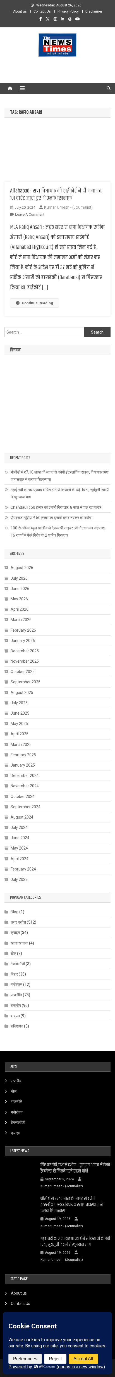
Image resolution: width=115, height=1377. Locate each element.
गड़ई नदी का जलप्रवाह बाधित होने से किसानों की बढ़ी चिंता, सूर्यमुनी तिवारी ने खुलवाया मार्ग (60, 493)
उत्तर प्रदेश (18, 922)
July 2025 (19, 703)
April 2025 (19, 734)
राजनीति (16, 995)
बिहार (14, 974)
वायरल (15, 1016)
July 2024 (19, 827)
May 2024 (19, 848)
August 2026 (22, 567)
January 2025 (23, 765)
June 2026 (20, 588)
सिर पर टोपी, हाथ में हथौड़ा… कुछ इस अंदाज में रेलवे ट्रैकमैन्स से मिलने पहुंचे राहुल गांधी (75, 1168)
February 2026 (23, 630)
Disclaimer (93, 11)
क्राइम (15, 932)
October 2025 (23, 671)
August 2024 (22, 817)
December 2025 (25, 651)
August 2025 (22, 692)
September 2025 (25, 682)
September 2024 (25, 807)
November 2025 (25, 661)
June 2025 (20, 713)
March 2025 (21, 744)
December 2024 (25, 775)
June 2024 (20, 838)
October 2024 (23, 796)
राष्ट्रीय (16, 1005)
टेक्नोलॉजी (18, 964)
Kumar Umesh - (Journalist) (68, 207)
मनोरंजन (16, 984)
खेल (13, 953)
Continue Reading (37, 303)
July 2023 (19, 879)
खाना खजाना (19, 943)
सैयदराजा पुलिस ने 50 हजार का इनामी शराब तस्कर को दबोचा (51, 517)
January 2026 (23, 640)
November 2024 (25, 786)
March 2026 (21, 619)
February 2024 (23, 869)
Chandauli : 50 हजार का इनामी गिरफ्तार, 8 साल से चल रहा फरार (56, 507)
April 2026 (19, 609)
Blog (14, 912)
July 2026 (19, 578)
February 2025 (23, 755)
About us (20, 11)
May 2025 (19, 723)
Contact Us (42, 11)
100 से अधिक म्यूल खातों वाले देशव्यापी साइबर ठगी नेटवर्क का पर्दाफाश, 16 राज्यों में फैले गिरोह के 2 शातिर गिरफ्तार (58, 532)
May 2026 (19, 599)
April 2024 (19, 859)
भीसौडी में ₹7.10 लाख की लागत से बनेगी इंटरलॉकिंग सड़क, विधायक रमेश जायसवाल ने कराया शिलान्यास (60, 476)
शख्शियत (17, 1026)
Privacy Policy (68, 11)
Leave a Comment (29, 214)
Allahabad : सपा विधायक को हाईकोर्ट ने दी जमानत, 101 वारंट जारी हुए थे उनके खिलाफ (56, 195)
